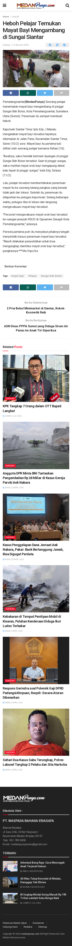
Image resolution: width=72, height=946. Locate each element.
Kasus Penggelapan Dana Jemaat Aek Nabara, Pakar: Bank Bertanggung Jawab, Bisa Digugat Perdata (33, 549)
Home (6, 16)
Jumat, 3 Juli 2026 (13, 416)
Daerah (15, 16)
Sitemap (42, 926)
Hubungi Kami (10, 926)
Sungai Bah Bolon (51, 276)
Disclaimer (38, 923)
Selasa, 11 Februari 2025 (16, 45)
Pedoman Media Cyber (15, 923)
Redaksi (28, 926)
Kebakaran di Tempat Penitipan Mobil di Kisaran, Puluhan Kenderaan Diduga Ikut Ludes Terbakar (32, 621)
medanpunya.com (30, 934)
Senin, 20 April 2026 (14, 488)
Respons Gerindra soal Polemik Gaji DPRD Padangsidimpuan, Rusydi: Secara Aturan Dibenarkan (33, 692)
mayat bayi (17, 276)
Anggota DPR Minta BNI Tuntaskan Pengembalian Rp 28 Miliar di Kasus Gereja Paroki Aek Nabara (34, 477)
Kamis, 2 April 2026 (13, 631)
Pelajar (32, 276)
